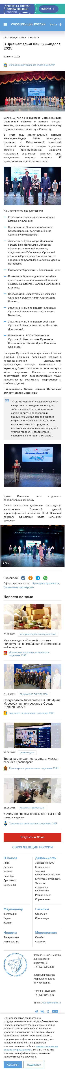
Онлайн (39, 937)
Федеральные (11, 937)
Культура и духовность (45, 583)
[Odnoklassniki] (30, 578)
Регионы (42, 909)
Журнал (8, 922)
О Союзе (10, 858)
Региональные (11, 941)
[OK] (48, 1011)
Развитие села (43, 895)
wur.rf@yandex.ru (51, 1002)
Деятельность (45, 858)
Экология (40, 883)
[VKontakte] (42, 1011)
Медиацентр (13, 909)
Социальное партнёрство (19, 587)
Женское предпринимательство (47, 873)
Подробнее (34, 1064)
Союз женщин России (28, 24)
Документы (10, 885)
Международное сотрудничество (38, 634)
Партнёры (9, 876)
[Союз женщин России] (15, 964)
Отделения (41, 914)
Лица (6, 862)
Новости (10, 933)
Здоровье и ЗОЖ (44, 862)
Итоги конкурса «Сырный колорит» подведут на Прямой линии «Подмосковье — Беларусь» (32, 644)
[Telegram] (38, 578)
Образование (42, 899)
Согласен (12, 1064)
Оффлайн (40, 941)
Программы (10, 880)
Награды (8, 871)
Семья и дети (27, 752)
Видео (7, 918)
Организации (42, 918)
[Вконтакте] (23, 578)
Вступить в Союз (32, 837)
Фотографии (10, 914)
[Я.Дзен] (55, 1011)
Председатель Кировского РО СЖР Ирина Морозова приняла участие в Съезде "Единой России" (32, 704)
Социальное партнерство (42, 889)
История (8, 867)
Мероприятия (46, 933)
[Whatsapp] (45, 578)
